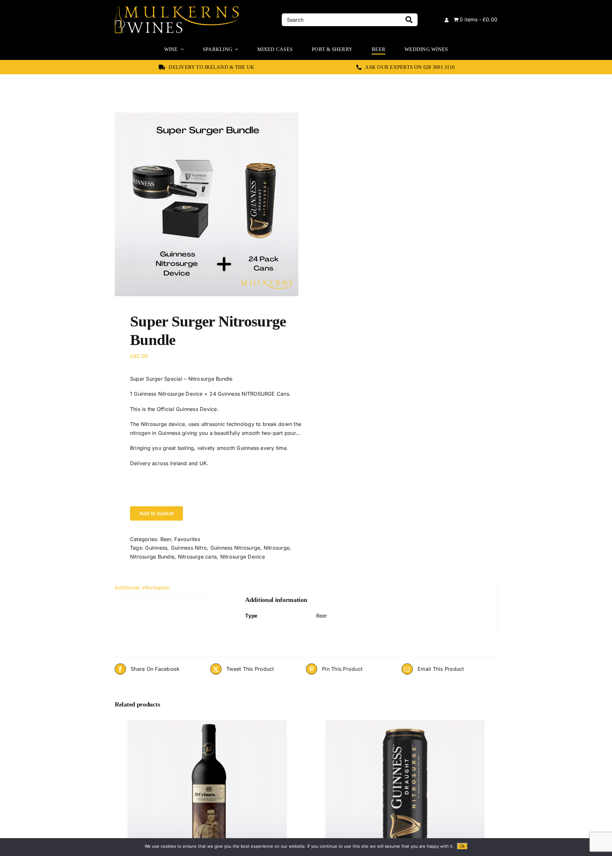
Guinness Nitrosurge (235, 548)
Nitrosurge (276, 548)
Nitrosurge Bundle (152, 556)
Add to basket (156, 513)
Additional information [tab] (142, 587)
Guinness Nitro (189, 548)
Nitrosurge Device (242, 556)
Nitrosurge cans (197, 556)
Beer (165, 539)
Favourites (187, 539)
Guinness (156, 548)
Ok (462, 846)
